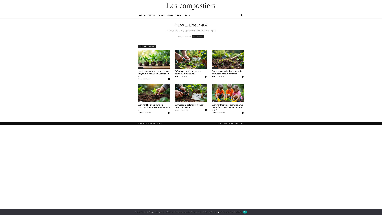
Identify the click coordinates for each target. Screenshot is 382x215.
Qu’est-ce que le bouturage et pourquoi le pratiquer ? (188, 72)
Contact (242, 123)
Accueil (142, 15)
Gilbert (140, 79)
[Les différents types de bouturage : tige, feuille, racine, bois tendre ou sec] (154, 59)
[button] (241, 15)
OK (245, 212)
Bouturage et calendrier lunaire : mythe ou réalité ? (189, 106)
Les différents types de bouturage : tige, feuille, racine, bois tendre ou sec (154, 73)
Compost (151, 15)
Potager (161, 15)
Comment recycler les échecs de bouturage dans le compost (227, 72)
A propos (219, 123)
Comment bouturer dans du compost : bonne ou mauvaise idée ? (154, 107)
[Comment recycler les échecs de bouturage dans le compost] (228, 59)
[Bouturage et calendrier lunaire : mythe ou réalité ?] (191, 93)
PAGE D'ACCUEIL (197, 37)
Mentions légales (228, 123)
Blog (236, 123)
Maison (170, 15)
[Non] (380, 212)
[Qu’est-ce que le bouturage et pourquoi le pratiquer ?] (191, 59)
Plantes (179, 15)
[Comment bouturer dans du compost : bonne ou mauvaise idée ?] (154, 93)
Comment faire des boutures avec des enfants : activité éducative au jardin (227, 107)
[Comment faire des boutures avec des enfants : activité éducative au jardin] (228, 93)
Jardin (187, 15)
